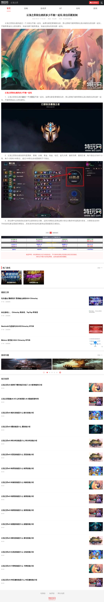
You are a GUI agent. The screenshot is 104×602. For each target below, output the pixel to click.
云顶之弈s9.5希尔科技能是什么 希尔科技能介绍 (19, 440)
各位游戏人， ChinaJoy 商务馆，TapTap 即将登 (19, 312)
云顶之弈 (14, 3)
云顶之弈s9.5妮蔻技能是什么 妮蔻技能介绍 (17, 524)
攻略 (26, 8)
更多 (99, 268)
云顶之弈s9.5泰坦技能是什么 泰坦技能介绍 (17, 538)
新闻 (95, 8)
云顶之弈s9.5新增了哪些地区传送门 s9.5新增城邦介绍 (21, 385)
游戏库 (43, 8)
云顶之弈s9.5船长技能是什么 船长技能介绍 (17, 412)
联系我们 (95, 2)
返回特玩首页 (55, 232)
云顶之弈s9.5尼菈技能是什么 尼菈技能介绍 (17, 454)
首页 (9, 8)
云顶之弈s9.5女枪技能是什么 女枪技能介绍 (17, 552)
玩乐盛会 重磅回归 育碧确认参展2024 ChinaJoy (19, 298)
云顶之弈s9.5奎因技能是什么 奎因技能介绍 (17, 496)
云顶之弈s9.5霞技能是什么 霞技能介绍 (15, 426)
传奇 (78, 8)
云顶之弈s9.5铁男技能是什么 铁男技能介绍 (17, 468)
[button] (60, 372)
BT (60, 8)
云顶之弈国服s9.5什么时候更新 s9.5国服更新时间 (20, 398)
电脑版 (43, 593)
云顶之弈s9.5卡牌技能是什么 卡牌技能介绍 (17, 566)
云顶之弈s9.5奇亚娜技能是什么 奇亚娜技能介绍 (19, 579)
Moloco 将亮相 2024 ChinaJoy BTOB (15, 340)
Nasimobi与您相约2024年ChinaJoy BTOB (17, 326)
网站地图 (61, 593)
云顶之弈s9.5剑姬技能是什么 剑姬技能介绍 (17, 482)
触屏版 (52, 593)
